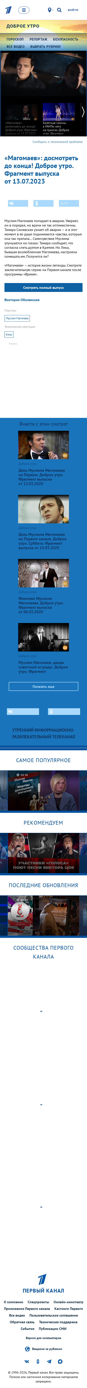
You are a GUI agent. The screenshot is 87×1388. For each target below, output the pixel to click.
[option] (21, 117)
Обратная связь (22, 1322)
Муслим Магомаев (17, 318)
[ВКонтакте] (18, 203)
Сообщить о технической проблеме (58, 142)
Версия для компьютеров (43, 1338)
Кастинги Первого (68, 1308)
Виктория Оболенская (21, 299)
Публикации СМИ (52, 1328)
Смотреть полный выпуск (43, 287)
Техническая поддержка (58, 1322)
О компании (13, 1302)
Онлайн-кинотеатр (68, 1302)
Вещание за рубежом (47, 1349)
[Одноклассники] (43, 203)
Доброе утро (22, 26)
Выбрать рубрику (45, 47)
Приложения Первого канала (27, 1308)
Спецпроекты (38, 1302)
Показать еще (43, 686)
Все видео (17, 1315)
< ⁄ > (64, 203)
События (27, 1328)
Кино (9, 334)
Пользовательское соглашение (53, 1315)
